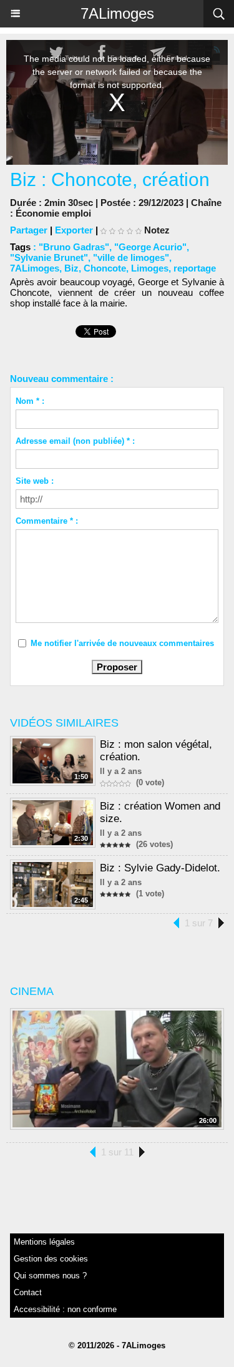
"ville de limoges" (131, 257)
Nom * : (30, 401)
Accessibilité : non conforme (65, 1309)
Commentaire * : (47, 521)
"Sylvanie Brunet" (49, 257)
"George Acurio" (150, 247)
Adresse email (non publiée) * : (75, 441)
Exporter (74, 230)
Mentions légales (44, 1242)
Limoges (149, 268)
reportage (194, 268)
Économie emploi (53, 213)
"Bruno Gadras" (74, 247)
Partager (28, 230)
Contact (28, 1292)
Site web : (35, 481)
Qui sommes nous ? (50, 1275)
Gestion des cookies (51, 1258)
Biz (71, 268)
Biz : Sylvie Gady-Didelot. (160, 868)
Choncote (105, 268)
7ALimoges (117, 13)
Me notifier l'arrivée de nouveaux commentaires (122, 643)
